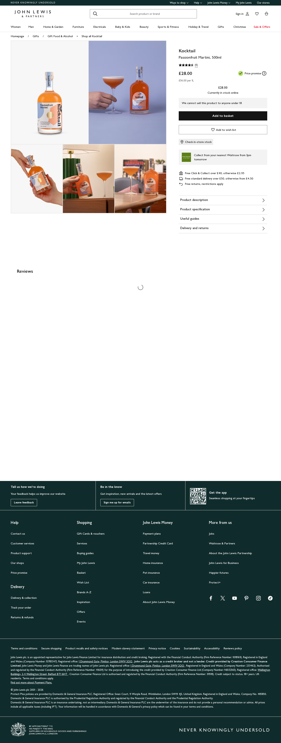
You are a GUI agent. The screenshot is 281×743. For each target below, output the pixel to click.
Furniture (78, 27)
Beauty (144, 27)
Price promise (19, 572)
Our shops (17, 563)
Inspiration (83, 602)
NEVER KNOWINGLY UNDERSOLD (33, 2)
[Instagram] (258, 599)
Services (82, 543)
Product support (21, 553)
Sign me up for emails (117, 502)
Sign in (240, 14)
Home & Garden (53, 27)
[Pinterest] (246, 599)
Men (31, 27)
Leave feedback (24, 502)
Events (81, 621)
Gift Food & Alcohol (60, 36)
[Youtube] (234, 599)
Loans (146, 592)
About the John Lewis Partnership (230, 553)
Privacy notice (157, 648)
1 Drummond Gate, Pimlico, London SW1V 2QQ (106, 661)
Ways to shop (178, 2)
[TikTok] (270, 599)
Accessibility (212, 648)
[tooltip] (264, 73)
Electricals (99, 27)
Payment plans (152, 533)
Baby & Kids (122, 27)
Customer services (22, 543)
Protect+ (215, 582)
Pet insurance (151, 572)
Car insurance (151, 582)
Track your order (21, 607)
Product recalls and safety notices (86, 648)
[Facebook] (211, 599)
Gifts (221, 27)
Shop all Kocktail (92, 36)
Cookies (175, 648)
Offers (81, 612)
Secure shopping (51, 648)
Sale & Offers (262, 27)
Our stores (263, 2)
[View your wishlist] (256, 13)
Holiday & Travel (198, 27)
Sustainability (192, 648)
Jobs (211, 533)
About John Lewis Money (159, 602)
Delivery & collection (24, 598)
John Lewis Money (217, 2)
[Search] (95, 13)
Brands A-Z (84, 592)
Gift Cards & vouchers (91, 533)
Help (196, 2)
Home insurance (153, 563)
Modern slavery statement (128, 648)
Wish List (83, 582)
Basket (81, 572)
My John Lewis (244, 2)
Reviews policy (232, 648)
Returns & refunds (22, 617)
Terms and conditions (24, 648)
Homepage (17, 36)
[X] (222, 599)
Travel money (151, 553)
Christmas (239, 27)
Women (16, 27)
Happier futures (219, 572)
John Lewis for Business (224, 563)
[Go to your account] (247, 13)
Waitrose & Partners (222, 543)
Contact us (18, 533)
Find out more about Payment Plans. (31, 682)
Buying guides (85, 553)
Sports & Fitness (168, 27)
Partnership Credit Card (158, 543)
